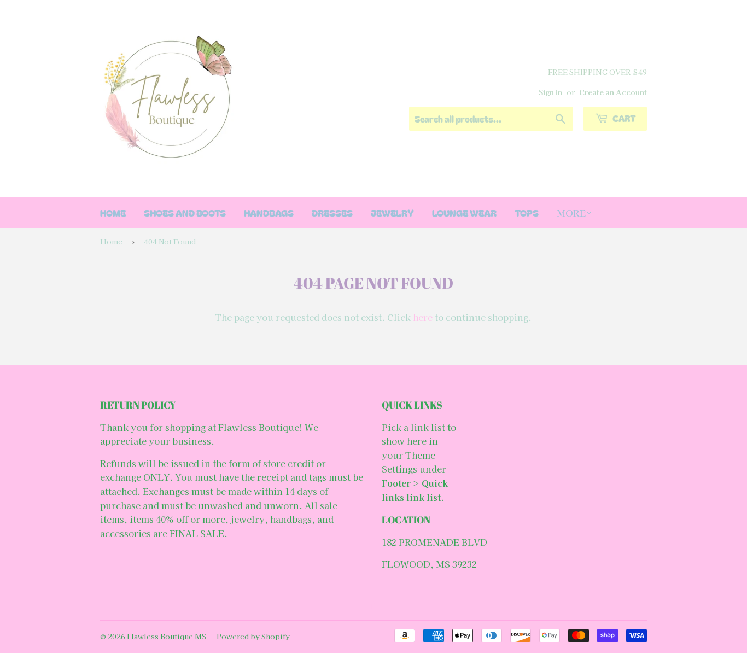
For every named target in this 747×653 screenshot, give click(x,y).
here (423, 317)
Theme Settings (408, 462)
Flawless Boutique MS (166, 636)
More (571, 212)
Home (111, 241)
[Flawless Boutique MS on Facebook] (371, 604)
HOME (113, 212)
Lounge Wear (464, 212)
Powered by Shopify (253, 636)
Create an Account (613, 91)
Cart (623, 118)
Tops (527, 212)
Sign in (550, 91)
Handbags (269, 212)
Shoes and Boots (185, 212)
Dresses (332, 212)
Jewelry (392, 212)
